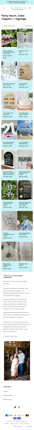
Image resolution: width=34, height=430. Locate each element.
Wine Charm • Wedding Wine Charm (7, 265)
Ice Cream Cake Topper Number (23, 113)
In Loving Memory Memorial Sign (24, 143)
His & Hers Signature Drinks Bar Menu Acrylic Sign (25, 204)
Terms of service (24, 423)
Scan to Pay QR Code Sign (23, 84)
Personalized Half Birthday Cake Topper (8, 204)
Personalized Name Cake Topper (24, 234)
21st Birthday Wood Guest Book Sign (8, 143)
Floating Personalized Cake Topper (8, 234)
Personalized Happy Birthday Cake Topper (25, 173)
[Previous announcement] (3, 2)
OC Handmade (16, 421)
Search (5, 391)
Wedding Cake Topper (23, 264)
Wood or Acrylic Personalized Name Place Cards (8, 52)
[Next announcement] (31, 2)
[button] (4, 8)
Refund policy (14, 423)
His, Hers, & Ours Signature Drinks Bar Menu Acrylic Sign (9, 173)
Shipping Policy (8, 395)
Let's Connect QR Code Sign (8, 113)
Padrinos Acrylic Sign (23, 51)
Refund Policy (7, 399)
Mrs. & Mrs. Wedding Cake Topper (9, 84)
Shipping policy (17, 426)
